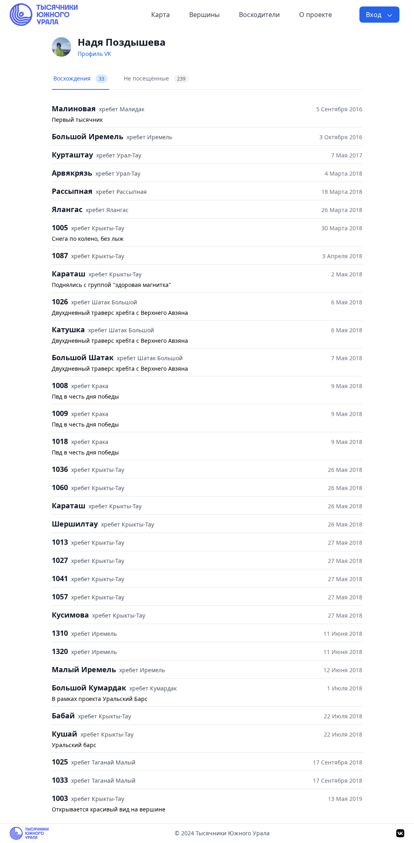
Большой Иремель (87, 136)
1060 (60, 487)
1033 (60, 780)
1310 (60, 633)
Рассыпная (72, 191)
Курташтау (72, 154)
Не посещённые (155, 78)
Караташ (68, 273)
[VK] (400, 833)
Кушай (64, 734)
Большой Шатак (83, 357)
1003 (60, 798)
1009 (60, 413)
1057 (60, 596)
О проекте (315, 14)
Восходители (259, 14)
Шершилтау (75, 524)
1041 (60, 578)
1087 (60, 255)
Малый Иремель (84, 669)
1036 (60, 469)
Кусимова (70, 615)
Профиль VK (94, 53)
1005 (60, 227)
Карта (160, 14)
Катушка (68, 329)
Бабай (63, 715)
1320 (60, 651)
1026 (60, 301)
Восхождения (78, 78)
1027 (60, 560)
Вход (374, 14)
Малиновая (74, 108)
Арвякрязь (72, 173)
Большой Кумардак (89, 687)
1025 (60, 762)
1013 (60, 542)
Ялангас (67, 209)
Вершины (204, 14)
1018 (60, 441)
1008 (60, 385)
